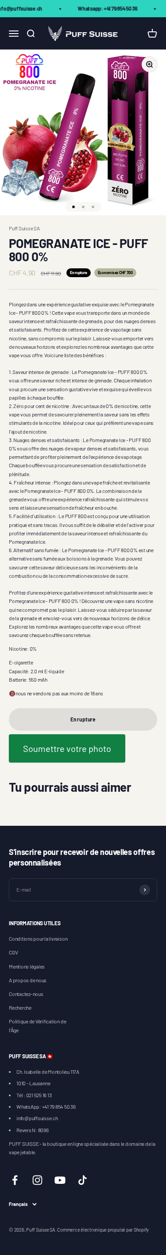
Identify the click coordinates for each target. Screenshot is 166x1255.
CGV (13, 952)
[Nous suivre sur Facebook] (15, 1180)
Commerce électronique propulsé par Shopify (103, 1229)
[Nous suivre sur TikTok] (83, 1180)
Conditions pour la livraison (38, 938)
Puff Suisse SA (24, 228)
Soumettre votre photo (67, 748)
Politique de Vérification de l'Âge (37, 1025)
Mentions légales (27, 966)
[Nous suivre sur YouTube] (60, 1180)
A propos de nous (27, 980)
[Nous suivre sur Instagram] (37, 1180)
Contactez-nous (26, 994)
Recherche (20, 1007)
